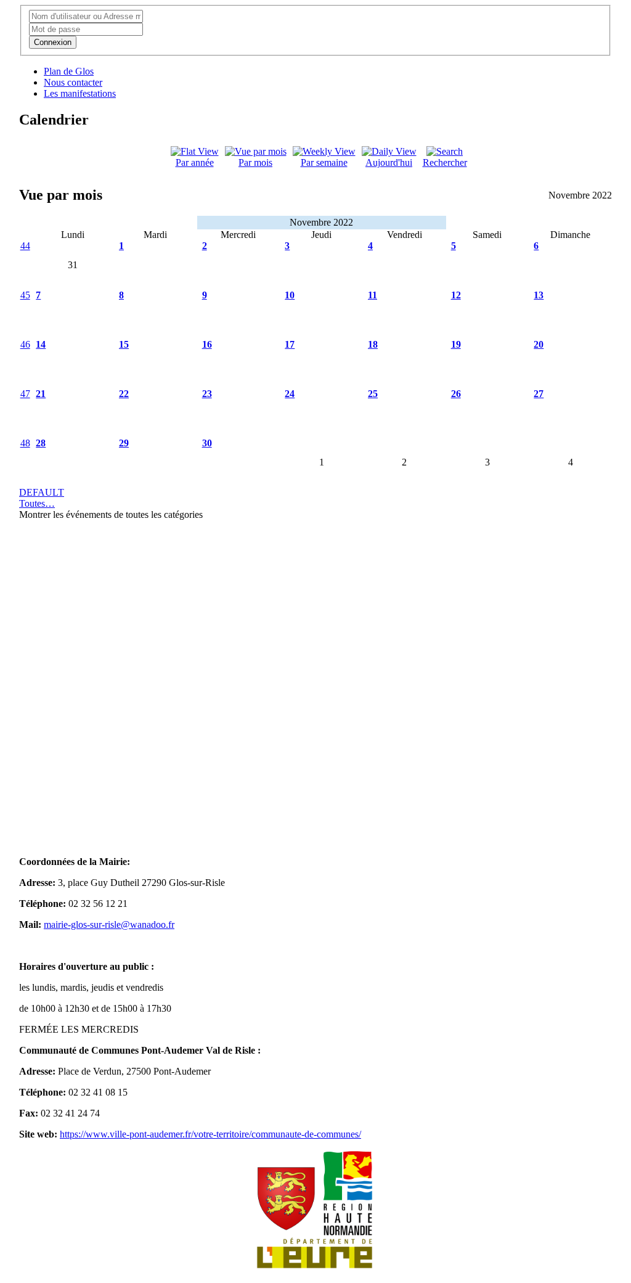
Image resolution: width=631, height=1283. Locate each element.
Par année (195, 162)
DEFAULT (41, 492)
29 (124, 443)
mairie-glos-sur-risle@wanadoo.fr (109, 924)
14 (41, 344)
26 (456, 393)
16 (207, 344)
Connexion (52, 42)
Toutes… (37, 503)
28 (41, 443)
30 (207, 443)
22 (124, 393)
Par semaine (324, 162)
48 (25, 443)
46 (25, 344)
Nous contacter (73, 82)
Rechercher (445, 162)
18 (373, 344)
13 (538, 295)
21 (41, 393)
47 (25, 393)
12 (456, 295)
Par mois (255, 162)
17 (290, 344)
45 (25, 295)
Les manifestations (80, 93)
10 (290, 295)
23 (207, 393)
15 (124, 344)
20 (538, 344)
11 (372, 295)
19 (456, 344)
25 (373, 393)
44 (25, 245)
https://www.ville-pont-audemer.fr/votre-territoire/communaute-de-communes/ (210, 1134)
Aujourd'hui (388, 162)
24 (290, 393)
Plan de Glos (69, 71)
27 (538, 393)
